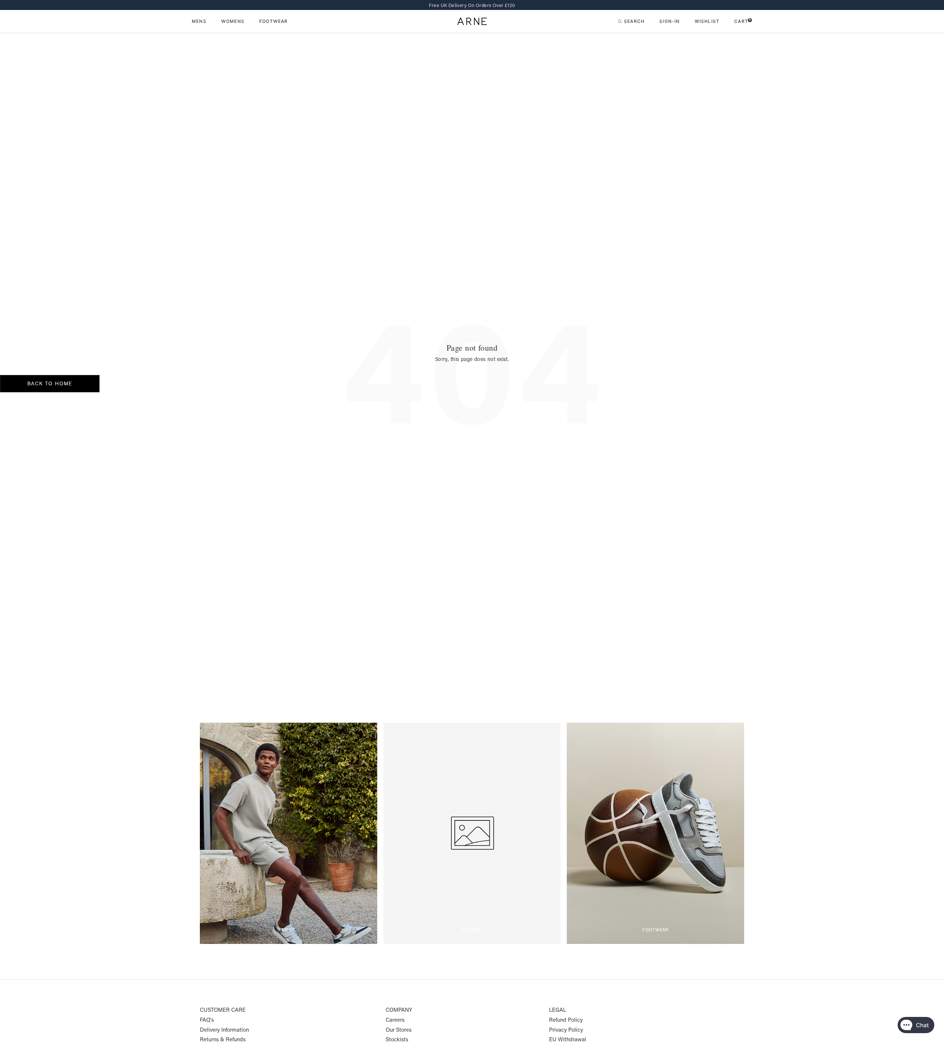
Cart (742, 21)
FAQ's (207, 1020)
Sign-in (669, 21)
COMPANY (399, 1010)
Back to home (49, 383)
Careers (395, 1020)
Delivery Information (224, 1030)
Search (634, 21)
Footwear (273, 21)
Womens (232, 21)
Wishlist (707, 21)
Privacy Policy (566, 1030)
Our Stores (399, 1030)
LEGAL (557, 1010)
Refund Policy (566, 1020)
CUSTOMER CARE (223, 1010)
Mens (199, 21)
